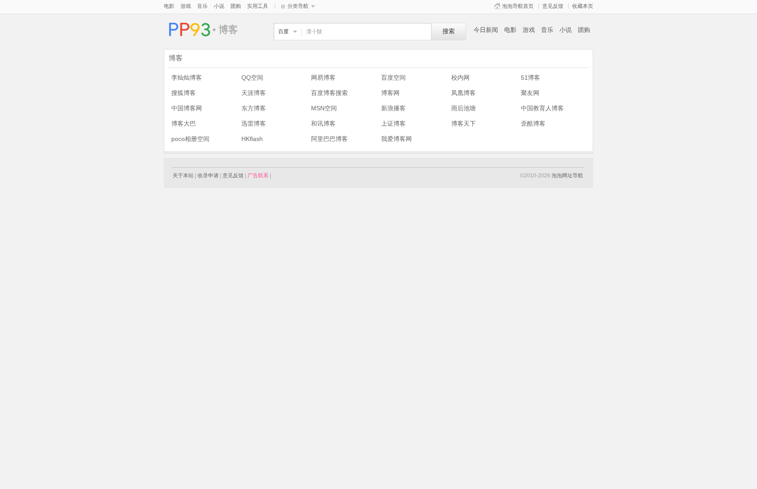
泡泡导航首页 (518, 6)
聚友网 (530, 92)
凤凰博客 (463, 92)
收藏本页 (582, 6)
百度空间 (393, 77)
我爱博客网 (396, 138)
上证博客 (393, 123)
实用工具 (257, 6)
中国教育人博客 (542, 108)
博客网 (390, 92)
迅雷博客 (253, 123)
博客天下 (463, 123)
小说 (219, 6)
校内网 (460, 77)
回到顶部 (606, 444)
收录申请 (208, 175)
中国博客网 (186, 108)
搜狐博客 (183, 92)
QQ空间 (252, 77)
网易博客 (323, 77)
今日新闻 (486, 29)
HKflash (252, 138)
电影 (169, 6)
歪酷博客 (533, 123)
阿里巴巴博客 (329, 138)
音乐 (202, 6)
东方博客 (253, 108)
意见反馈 (552, 6)
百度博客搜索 (329, 92)
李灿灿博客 (186, 77)
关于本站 (183, 175)
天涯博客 (253, 92)
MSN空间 (324, 108)
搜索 (448, 31)
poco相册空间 (190, 138)
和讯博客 (323, 123)
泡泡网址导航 (567, 175)
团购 (235, 6)
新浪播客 (393, 108)
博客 (188, 29)
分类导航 (297, 6)
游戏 (185, 6)
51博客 (530, 77)
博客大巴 (183, 123)
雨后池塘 (463, 108)
